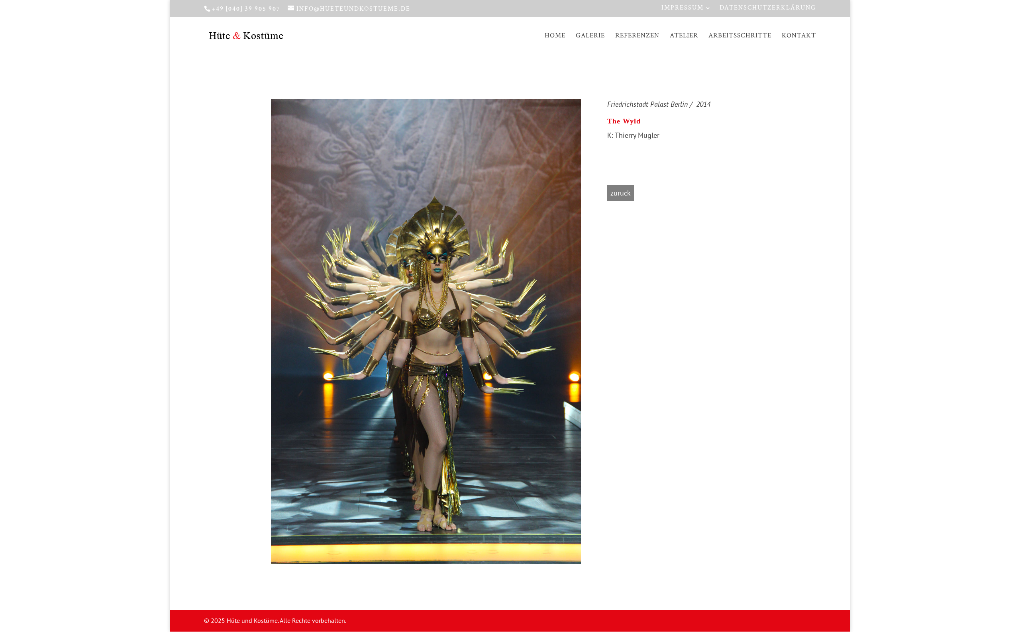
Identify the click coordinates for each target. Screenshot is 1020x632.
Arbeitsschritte (739, 36)
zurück (620, 193)
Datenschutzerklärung (768, 8)
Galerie (590, 36)
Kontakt (799, 36)
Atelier (684, 36)
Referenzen (637, 36)
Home (555, 36)
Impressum (682, 8)
